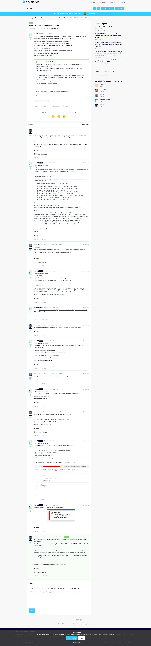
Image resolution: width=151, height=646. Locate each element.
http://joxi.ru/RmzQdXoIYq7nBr (56, 294)
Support (102, 2)
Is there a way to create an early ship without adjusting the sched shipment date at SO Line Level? (108, 44)
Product (112, 2)
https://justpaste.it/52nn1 (51, 53)
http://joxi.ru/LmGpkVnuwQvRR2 (63, 38)
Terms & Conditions (63, 624)
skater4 (36, 33)
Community (122, 2)
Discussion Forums (40, 18)
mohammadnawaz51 (105, 99)
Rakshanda (103, 84)
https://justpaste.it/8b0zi (40, 398)
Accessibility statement (86, 624)
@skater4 (39, 64)
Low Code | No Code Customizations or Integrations (106, 56)
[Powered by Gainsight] (76, 620)
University (92, 2)
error (113, 71)
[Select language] (98, 8)
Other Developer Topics (101, 31)
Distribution (98, 39)
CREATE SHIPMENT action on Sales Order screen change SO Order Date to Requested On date (108, 35)
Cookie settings (74, 624)
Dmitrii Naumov (38, 130)
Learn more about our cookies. (106, 634)
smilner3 (102, 94)
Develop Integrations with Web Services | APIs (59, 18)
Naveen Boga (103, 89)
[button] (107, 8)
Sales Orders (44, 101)
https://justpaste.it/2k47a (46, 360)
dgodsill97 (102, 104)
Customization (105, 71)
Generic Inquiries (100, 75)
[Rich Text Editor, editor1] (59, 599)
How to (36, 101)
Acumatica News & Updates (102, 64)
